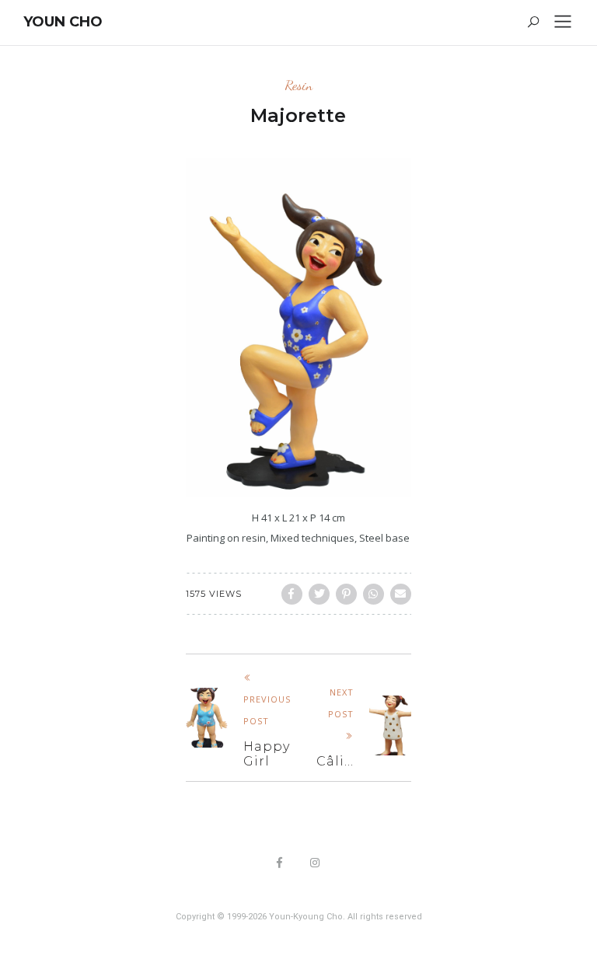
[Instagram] (315, 864)
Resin (298, 85)
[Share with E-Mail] (400, 594)
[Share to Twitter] (319, 594)
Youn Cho (63, 21)
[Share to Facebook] (291, 594)
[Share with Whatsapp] (373, 594)
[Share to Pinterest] (346, 594)
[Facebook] (280, 864)
